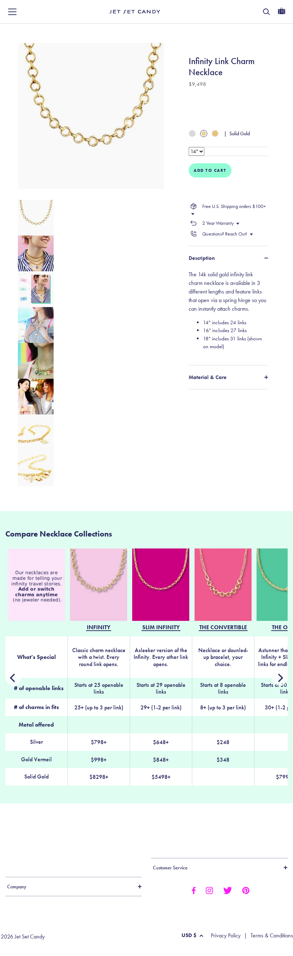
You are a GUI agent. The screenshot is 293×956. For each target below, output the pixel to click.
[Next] (13, 678)
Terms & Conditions (271, 935)
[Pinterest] (245, 889)
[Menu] (12, 12)
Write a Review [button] (184, 31)
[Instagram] (209, 889)
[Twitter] (227, 889)
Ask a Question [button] (257, 31)
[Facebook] (193, 889)
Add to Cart (210, 170)
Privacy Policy (225, 935)
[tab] (228, 313)
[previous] (280, 678)
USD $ (189, 935)
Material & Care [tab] (208, 377)
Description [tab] (202, 258)
